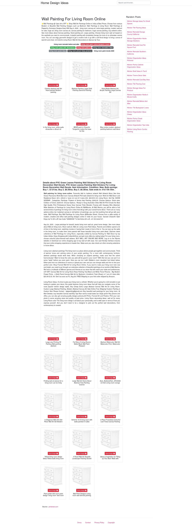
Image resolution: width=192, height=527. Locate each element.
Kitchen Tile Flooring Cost (136, 84)
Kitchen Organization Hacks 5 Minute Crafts (137, 95)
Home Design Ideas (54, 2)
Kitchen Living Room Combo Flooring (137, 130)
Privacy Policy (99, 522)
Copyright (111, 522)
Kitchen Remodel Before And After (137, 102)
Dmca (79, 522)
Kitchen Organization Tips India (138, 125)
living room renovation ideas (103, 47)
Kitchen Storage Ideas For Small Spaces (138, 22)
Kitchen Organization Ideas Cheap (136, 113)
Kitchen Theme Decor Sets (136, 75)
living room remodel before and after (66, 44)
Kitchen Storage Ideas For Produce (136, 89)
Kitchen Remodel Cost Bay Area (138, 79)
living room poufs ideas (57, 51)
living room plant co (84, 47)
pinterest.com (53, 506)
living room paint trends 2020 (104, 51)
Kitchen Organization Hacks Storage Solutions (137, 39)
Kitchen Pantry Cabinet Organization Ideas (135, 65)
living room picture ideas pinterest (80, 51)
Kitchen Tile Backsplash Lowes (138, 108)
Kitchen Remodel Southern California (136, 52)
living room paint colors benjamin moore (95, 44)
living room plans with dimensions (63, 47)
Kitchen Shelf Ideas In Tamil (137, 71)
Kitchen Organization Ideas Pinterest (136, 59)
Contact (88, 522)
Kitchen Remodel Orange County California (136, 33)
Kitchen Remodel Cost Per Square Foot (136, 46)
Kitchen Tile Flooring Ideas (136, 28)
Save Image (52, 85)
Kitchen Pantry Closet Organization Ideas (134, 119)
